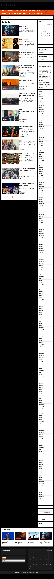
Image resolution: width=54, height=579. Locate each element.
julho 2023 (41, 167)
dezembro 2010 (41, 477)
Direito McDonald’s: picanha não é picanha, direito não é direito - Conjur (45, 77)
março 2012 (41, 445)
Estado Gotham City (23, 10)
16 (50, 559)
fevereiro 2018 (41, 299)
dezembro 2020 (41, 229)
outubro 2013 (41, 404)
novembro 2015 (41, 351)
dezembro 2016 (41, 323)
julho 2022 (41, 192)
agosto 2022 (41, 190)
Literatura (38, 10)
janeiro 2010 (41, 498)
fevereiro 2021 (41, 225)
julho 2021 (41, 218)
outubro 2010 (41, 481)
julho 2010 (41, 488)
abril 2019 (40, 272)
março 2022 (41, 201)
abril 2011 (40, 468)
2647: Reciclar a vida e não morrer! (10, 131)
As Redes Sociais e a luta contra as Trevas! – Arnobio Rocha (45, 70)
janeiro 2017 (41, 321)
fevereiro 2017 (41, 319)
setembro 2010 (41, 483)
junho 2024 (41, 143)
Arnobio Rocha (9, 5)
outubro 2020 (41, 233)
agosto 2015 (41, 357)
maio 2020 (41, 244)
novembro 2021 (41, 210)
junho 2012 (41, 438)
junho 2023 (41, 169)
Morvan (40, 66)
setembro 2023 (41, 163)
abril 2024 (40, 148)
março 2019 (41, 274)
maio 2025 (41, 120)
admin (21, 28)
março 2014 (41, 393)
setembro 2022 (41, 188)
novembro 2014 (41, 376)
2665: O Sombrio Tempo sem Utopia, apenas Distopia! (10, 70)
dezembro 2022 (41, 182)
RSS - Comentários (42, 519)
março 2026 (41, 101)
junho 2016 (41, 336)
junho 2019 (41, 267)
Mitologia (4, 13)
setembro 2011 (41, 458)
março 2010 (41, 494)
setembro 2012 (41, 432)
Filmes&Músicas (32, 10)
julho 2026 (41, 96)
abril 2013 (40, 417)
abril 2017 (40, 314)
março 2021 (41, 222)
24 (39, 37)
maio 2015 (40, 364)
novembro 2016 (41, 325)
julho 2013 (41, 411)
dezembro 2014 (41, 374)
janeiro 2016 (41, 346)
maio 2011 (40, 466)
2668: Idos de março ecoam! (10, 56)
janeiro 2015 (41, 372)
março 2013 (41, 419)
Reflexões (14, 13)
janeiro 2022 (41, 205)
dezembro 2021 (41, 207)
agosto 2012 (41, 434)
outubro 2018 (41, 284)
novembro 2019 (41, 257)
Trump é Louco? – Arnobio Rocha (44, 84)
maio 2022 (41, 197)
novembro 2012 (41, 428)
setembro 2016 (41, 329)
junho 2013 (41, 413)
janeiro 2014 (41, 398)
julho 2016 (41, 334)
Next (25, 196)
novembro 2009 (41, 503)
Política (8, 13)
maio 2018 (40, 295)
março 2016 (41, 342)
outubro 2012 (41, 430)
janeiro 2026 (41, 103)
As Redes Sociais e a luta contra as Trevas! (32, 541)
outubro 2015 (41, 353)
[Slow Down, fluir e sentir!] (46, 536)
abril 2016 (40, 340)
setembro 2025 (41, 111)
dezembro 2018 (41, 280)
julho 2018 (41, 291)
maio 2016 (41, 338)
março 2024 (41, 150)
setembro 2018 (41, 287)
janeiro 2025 (41, 128)
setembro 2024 (41, 137)
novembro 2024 (41, 133)
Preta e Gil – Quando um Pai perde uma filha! (10, 188)
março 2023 (41, 175)
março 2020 (41, 248)
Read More (22, 35)
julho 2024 (41, 141)
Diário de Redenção (31, 13)
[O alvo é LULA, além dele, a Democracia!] (8, 536)
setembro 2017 (41, 304)
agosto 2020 (41, 237)
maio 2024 (41, 145)
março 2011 (41, 470)
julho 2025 (41, 115)
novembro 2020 (41, 231)
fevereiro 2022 (41, 203)
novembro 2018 (41, 282)
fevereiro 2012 (41, 447)
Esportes (16, 10)
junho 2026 (41, 98)
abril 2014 (40, 391)
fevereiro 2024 (41, 152)
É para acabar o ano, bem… (10, 84)
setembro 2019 (41, 261)
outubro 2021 (41, 212)
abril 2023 (40, 173)
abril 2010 (40, 492)
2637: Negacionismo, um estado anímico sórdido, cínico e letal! (10, 173)
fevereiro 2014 (41, 396)
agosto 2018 (41, 289)
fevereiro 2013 (41, 421)
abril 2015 (40, 366)
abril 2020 (41, 246)
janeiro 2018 (41, 302)
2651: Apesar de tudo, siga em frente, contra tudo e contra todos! (10, 99)
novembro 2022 (41, 184)
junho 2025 (41, 118)
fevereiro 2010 (41, 496)
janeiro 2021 (41, 227)
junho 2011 (41, 464)
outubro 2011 (41, 456)
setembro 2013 (41, 406)
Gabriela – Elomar (46, 82)
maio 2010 (41, 490)
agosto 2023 (41, 165)
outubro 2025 (41, 109)
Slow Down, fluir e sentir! (45, 541)
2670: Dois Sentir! (10, 43)
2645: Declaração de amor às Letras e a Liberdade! (10, 158)
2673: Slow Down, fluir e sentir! (10, 30)
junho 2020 (41, 242)
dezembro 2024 (41, 130)
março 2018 (41, 297)
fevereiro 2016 (41, 344)
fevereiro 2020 (41, 250)
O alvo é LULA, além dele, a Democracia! (7, 541)
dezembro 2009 (41, 500)
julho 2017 (40, 308)
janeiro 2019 (41, 278)
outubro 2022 (41, 186)
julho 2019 (41, 265)
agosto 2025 (41, 113)
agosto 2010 (41, 485)
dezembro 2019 (41, 254)
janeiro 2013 (41, 423)
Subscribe (50, 12)
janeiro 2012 (41, 449)
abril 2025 (40, 122)
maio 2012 (40, 441)
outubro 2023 (41, 160)
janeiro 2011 (41, 475)
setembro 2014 (41, 381)
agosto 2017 (41, 306)
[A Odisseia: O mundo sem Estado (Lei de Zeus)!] (20, 536)
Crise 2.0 (2, 10)
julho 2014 (41, 385)
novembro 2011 (41, 453)
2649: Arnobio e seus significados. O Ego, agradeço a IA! (10, 115)
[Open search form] (43, 12)
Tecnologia (24, 13)
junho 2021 (41, 220)
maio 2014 (40, 389)
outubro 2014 (41, 379)
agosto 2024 (41, 139)
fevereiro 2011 (41, 473)
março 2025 (41, 124)
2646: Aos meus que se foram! (10, 144)
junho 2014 (41, 387)
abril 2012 (40, 443)
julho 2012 (41, 436)
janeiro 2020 (41, 252)
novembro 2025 (41, 107)
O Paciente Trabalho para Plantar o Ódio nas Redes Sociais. (45, 73)
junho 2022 (41, 195)
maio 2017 (40, 312)
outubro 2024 (41, 135)
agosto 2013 (41, 408)
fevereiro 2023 (41, 177)
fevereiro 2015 (41, 370)
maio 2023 (41, 171)
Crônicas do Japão (9, 10)
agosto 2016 (41, 331)
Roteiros (19, 13)
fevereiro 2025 (41, 126)
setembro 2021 (41, 214)
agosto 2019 (41, 263)
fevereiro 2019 (41, 276)
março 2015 (41, 368)
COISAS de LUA (39, 13)
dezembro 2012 (41, 426)
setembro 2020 (41, 235)
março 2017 (41, 316)
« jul (40, 42)
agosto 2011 (41, 460)
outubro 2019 (41, 259)
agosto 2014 (41, 383)
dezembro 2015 (41, 349)
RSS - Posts (41, 517)
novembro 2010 (41, 479)
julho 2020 (41, 240)
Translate (48, 512)
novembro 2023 (41, 158)
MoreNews (31, 572)
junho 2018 (41, 293)
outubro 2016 (41, 327)
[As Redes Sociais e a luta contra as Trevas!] (33, 536)
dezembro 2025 (41, 105)
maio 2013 (40, 415)
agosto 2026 (41, 94)
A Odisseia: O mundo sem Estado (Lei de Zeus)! (20, 541)
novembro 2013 (41, 402)
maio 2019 (41, 269)
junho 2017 (41, 310)
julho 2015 (41, 359)
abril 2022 (40, 199)
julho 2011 (40, 462)
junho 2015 (41, 361)
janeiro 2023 (41, 180)
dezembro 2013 (41, 400)
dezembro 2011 (41, 451)
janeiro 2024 (41, 154)
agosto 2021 (41, 216)
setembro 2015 (41, 355)
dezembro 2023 (41, 156)
